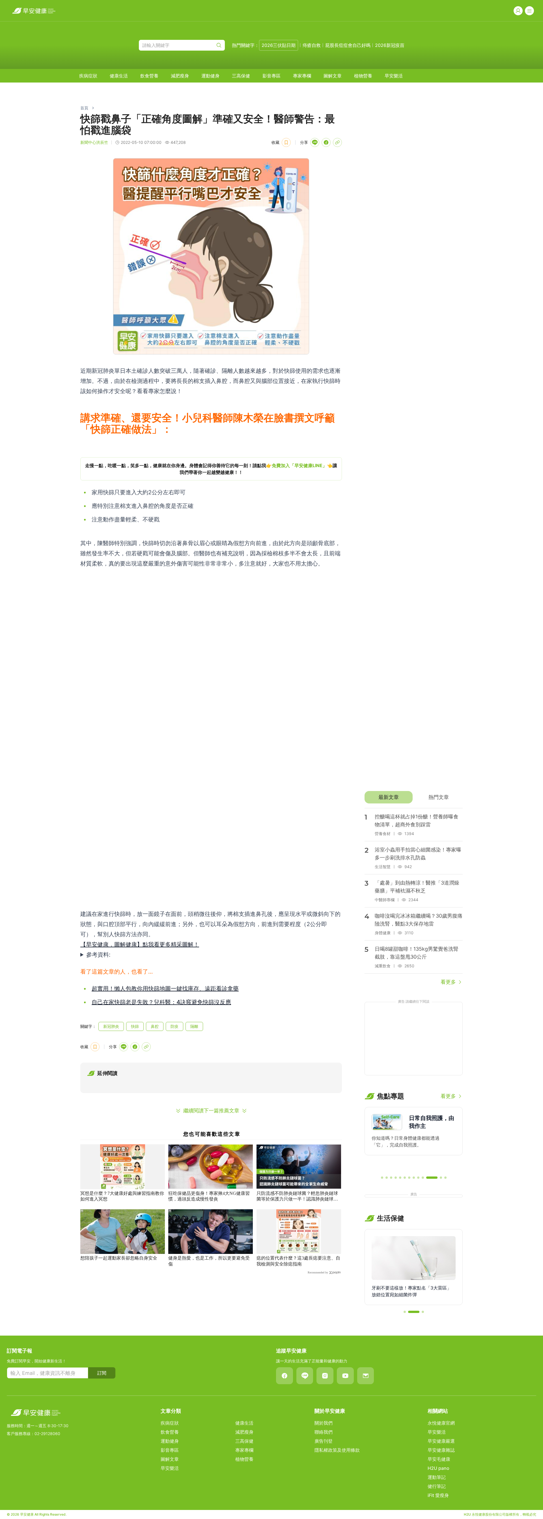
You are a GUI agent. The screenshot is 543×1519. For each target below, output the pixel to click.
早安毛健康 (439, 1459)
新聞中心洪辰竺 (94, 142)
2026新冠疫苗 (389, 45)
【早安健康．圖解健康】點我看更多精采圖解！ (139, 944)
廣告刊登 (323, 1441)
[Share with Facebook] (326, 142)
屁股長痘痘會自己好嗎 (347, 45)
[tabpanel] (414, 897)
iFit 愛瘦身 (438, 1495)
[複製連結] (337, 142)
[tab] (388, 797)
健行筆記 (437, 1486)
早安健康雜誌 (441, 1450)
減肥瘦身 (180, 76)
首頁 (84, 107)
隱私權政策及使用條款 (337, 1450)
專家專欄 (302, 76)
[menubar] (241, 76)
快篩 (135, 1026)
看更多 (448, 982)
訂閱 (101, 1373)
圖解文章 (333, 76)
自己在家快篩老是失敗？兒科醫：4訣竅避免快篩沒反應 (161, 1002)
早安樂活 (394, 76)
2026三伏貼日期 (279, 45)
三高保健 (241, 76)
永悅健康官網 (441, 1423)
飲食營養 (149, 76)
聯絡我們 (323, 1432)
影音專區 (271, 76)
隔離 (194, 1026)
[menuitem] (88, 76)
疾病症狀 (88, 76)
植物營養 (363, 76)
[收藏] (286, 142)
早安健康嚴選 (441, 1441)
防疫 (174, 1026)
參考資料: (98, 954)
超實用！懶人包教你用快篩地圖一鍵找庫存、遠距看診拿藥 (165, 988)
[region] (211, 469)
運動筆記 (437, 1477)
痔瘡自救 (312, 45)
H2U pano (438, 1468)
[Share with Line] (314, 142)
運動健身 (210, 76)
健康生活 (119, 76)
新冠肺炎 (111, 1026)
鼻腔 (155, 1026)
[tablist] (414, 797)
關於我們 (323, 1423)
